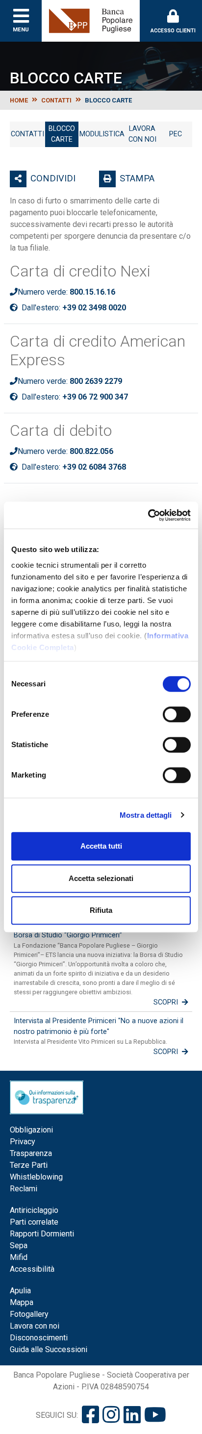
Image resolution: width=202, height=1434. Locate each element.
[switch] (177, 714)
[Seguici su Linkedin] (132, 1415)
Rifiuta (101, 910)
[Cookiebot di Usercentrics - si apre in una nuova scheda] (148, 515)
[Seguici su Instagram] (111, 1415)
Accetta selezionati (101, 878)
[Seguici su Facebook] (90, 1415)
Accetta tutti (101, 846)
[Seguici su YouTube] (155, 1415)
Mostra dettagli (146, 815)
